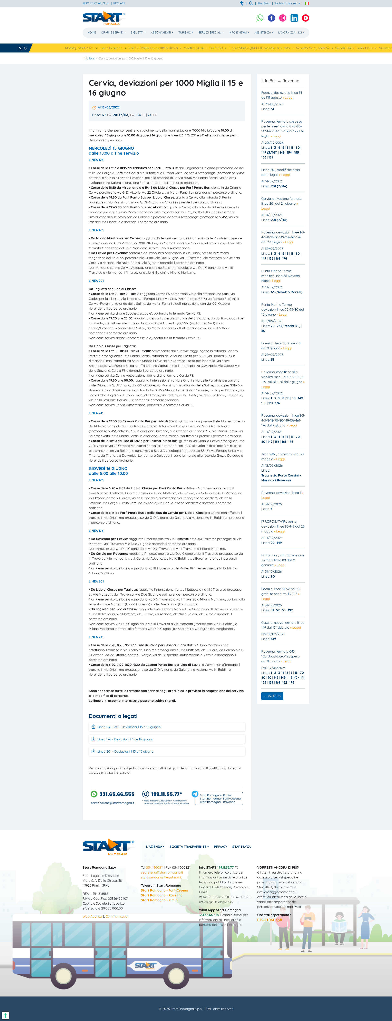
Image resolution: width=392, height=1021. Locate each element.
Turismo (184, 32)
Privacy (220, 847)
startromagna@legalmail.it (161, 877)
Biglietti (137, 32)
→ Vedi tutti (272, 696)
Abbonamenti (161, 32)
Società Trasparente (188, 847)
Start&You (242, 847)
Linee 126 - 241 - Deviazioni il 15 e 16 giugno (129, 727)
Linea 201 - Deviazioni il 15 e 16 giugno (125, 751)
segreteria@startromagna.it (162, 872)
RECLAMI (119, 3)
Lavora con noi (290, 32)
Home (92, 32)
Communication (117, 916)
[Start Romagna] (109, 846)
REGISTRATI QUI (269, 920)
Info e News (238, 32)
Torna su (196, 1016)
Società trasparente (287, 3)
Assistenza (262, 32)
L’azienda (154, 847)
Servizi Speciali (209, 32)
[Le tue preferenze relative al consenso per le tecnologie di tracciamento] (5, 1015)
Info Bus (89, 58)
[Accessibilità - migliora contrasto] (242, 3)
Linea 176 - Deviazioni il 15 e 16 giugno (125, 739)
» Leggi (288, 97)
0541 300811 (155, 867)
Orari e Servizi (112, 32)
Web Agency (92, 916)
